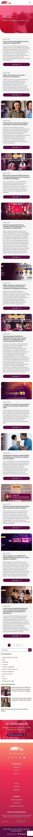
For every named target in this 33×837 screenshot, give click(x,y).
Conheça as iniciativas (15, 735)
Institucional (16, 764)
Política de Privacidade (16, 806)
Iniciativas (16, 786)
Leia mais (15, 64)
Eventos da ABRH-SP (8, 671)
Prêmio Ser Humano (8, 681)
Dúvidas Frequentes (16, 800)
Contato (16, 770)
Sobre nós (16, 767)
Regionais (16, 790)
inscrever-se (20, 821)
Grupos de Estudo (7, 674)
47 (20, 645)
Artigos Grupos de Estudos (10, 657)
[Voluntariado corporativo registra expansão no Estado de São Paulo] (6, 702)
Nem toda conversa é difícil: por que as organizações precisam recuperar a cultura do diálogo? (21, 689)
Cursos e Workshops (8, 667)
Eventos (16, 783)
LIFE (3, 676)
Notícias (4, 679)
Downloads (16, 803)
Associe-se (16, 773)
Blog (3, 660)
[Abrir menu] (30, 2)
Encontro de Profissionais (9, 669)
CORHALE (5, 664)
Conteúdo (5, 662)
